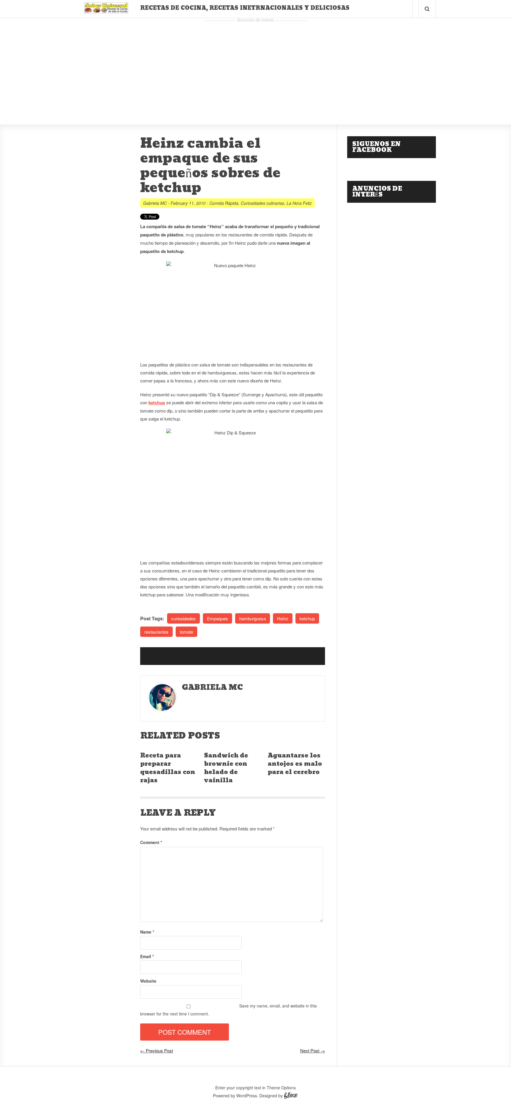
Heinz (282, 618)
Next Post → (312, 1050)
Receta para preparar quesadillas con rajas (167, 768)
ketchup (156, 402)
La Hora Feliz (299, 203)
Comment (151, 842)
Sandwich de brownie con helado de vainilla (226, 768)
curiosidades (183, 618)
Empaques (217, 618)
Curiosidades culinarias (262, 203)
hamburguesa (252, 618)
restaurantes (156, 632)
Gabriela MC (155, 203)
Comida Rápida (223, 203)
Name (147, 932)
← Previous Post (156, 1050)
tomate (186, 632)
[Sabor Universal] (106, 11)
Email (147, 956)
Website (148, 981)
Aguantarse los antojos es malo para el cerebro (295, 764)
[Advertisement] (255, 65)
